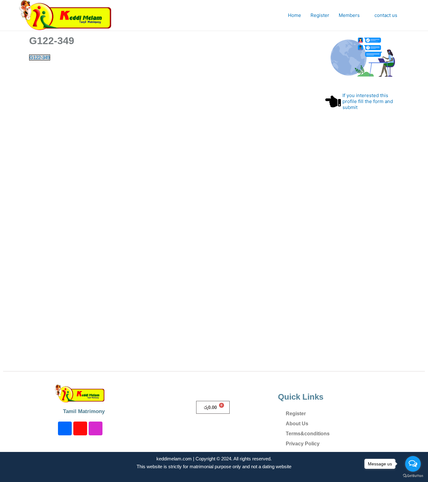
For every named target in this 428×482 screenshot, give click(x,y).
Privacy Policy (303, 443)
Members (349, 15)
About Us (297, 423)
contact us (385, 15)
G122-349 (39, 57)
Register (320, 15)
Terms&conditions (308, 433)
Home (294, 15)
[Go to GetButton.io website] (413, 476)
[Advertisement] (362, 254)
